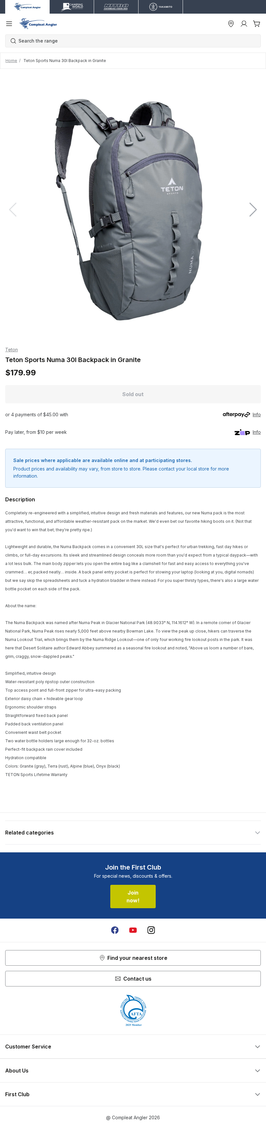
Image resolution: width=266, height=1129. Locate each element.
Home (11, 60)
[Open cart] (257, 24)
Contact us (137, 978)
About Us (17, 1070)
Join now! (133, 896)
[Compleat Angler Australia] (38, 23)
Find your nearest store (137, 958)
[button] (253, 210)
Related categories (29, 832)
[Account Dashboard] (244, 24)
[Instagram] (151, 930)
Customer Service (28, 1046)
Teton (11, 349)
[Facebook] (115, 930)
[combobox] (136, 40)
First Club (17, 1094)
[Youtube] (133, 930)
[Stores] (231, 24)
